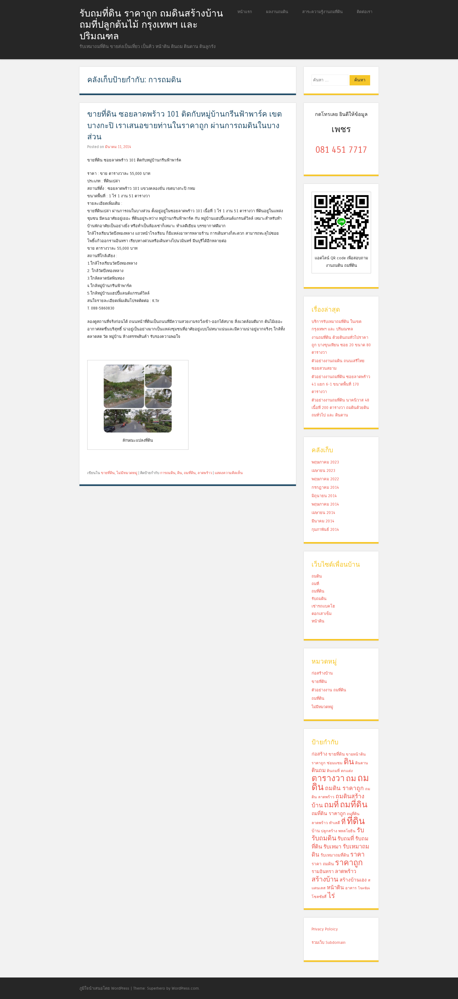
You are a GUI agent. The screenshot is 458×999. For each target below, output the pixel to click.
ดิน (179, 473)
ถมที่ (315, 583)
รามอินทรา (323, 871)
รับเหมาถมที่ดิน (335, 855)
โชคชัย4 (364, 888)
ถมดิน (317, 576)
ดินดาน (361, 763)
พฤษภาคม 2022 (325, 479)
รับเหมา (332, 846)
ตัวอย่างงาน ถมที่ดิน (329, 690)
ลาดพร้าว (205, 473)
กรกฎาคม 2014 (325, 487)
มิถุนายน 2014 (324, 495)
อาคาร (351, 888)
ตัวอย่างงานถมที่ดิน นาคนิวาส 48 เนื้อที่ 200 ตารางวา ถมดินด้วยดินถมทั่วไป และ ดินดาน (340, 407)
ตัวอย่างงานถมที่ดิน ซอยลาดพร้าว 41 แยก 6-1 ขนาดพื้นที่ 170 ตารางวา (341, 384)
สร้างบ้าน (325, 879)
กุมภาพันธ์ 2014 (325, 529)
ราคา (357, 854)
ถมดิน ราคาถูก (344, 788)
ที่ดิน (356, 821)
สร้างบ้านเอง (353, 880)
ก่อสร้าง (319, 754)
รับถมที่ (345, 838)
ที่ (343, 822)
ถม (351, 778)
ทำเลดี (334, 822)
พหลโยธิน (346, 830)
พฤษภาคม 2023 (325, 462)
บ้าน (316, 830)
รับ (360, 830)
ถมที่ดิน (190, 473)
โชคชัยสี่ (319, 896)
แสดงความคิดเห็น (229, 473)
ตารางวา (328, 778)
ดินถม (319, 770)
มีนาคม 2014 (323, 521)
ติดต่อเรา (364, 11)
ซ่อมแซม (334, 763)
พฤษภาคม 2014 (325, 504)
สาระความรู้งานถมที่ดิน (322, 11)
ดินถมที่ (333, 770)
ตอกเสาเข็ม (322, 613)
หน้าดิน (318, 621)
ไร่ (331, 896)
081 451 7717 (341, 150)
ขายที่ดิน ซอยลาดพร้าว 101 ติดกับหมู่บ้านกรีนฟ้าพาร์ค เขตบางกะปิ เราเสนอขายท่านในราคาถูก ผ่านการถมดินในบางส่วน (184, 126)
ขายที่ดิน (108, 473)
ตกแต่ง (347, 770)
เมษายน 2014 (323, 512)
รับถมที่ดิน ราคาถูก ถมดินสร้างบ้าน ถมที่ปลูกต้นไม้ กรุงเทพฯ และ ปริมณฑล (151, 25)
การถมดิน (167, 473)
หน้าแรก (244, 11)
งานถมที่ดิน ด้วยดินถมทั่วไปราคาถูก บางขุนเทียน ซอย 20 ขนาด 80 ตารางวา (341, 345)
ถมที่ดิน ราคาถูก (329, 813)
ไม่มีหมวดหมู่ (127, 473)
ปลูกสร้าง (329, 830)
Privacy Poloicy (325, 929)
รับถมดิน (319, 598)
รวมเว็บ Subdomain (329, 942)
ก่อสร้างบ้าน (322, 673)
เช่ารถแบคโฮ (323, 606)
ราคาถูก (349, 862)
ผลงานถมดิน (277, 11)
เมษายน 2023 (323, 470)
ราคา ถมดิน (323, 864)
